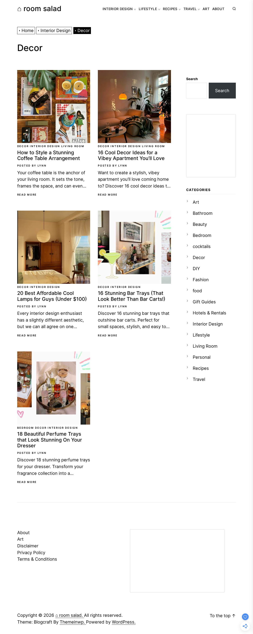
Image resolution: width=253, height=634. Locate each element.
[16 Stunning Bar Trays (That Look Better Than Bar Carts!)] (134, 247)
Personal (202, 357)
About (218, 9)
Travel (190, 9)
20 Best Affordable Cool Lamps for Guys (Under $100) (52, 296)
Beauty (200, 224)
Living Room (72, 146)
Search (192, 79)
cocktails (202, 246)
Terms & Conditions (37, 559)
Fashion (201, 279)
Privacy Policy (31, 552)
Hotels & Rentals (209, 312)
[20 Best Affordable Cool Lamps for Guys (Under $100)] (53, 247)
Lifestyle (148, 9)
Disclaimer (27, 545)
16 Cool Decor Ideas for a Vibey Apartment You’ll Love (131, 155)
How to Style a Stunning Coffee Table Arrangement (48, 155)
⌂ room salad (39, 8)
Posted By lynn (32, 165)
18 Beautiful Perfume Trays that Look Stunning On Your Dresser (49, 440)
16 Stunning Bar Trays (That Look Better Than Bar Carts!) (131, 296)
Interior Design (118, 9)
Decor (23, 146)
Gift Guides (204, 301)
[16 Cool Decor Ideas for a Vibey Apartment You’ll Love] (134, 106)
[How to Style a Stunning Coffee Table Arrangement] (53, 106)
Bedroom (25, 428)
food (197, 290)
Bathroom (202, 213)
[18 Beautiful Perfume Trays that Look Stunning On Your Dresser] (53, 388)
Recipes (170, 9)
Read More (27, 194)
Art (206, 9)
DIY (196, 268)
